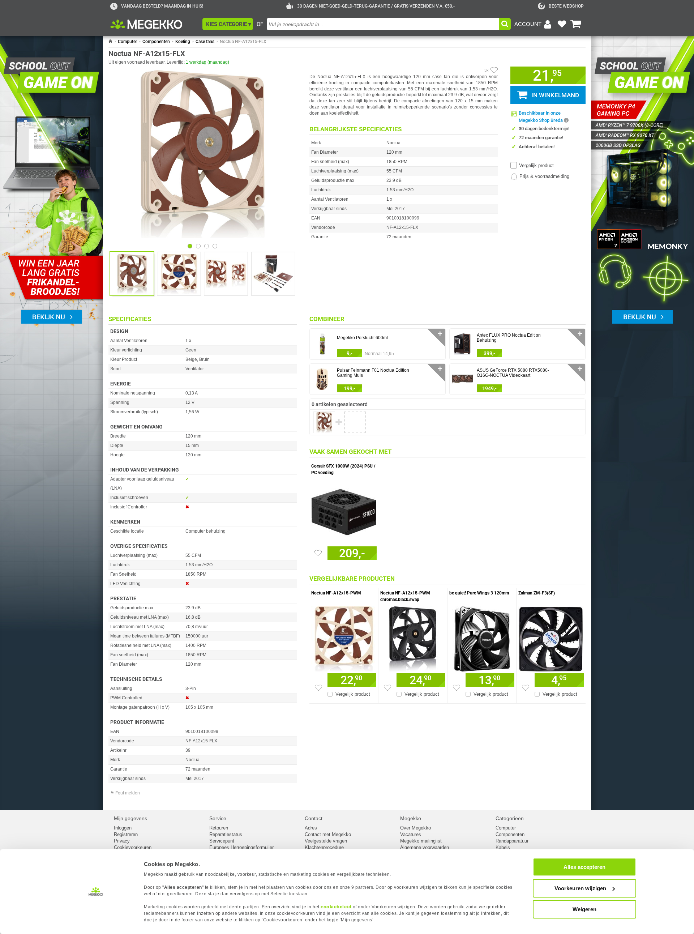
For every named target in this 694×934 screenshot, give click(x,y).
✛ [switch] (440, 333)
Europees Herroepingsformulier (241, 847)
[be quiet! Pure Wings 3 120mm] (481, 637)
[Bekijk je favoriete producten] (562, 24)
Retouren (218, 828)
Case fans (205, 41)
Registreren (126, 834)
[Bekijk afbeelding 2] (206, 246)
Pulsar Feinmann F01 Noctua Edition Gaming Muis (373, 373)
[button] (227, 24)
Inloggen (123, 828)
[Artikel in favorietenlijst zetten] (494, 70)
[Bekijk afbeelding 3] (215, 246)
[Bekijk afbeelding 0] (190, 246)
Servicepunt (221, 841)
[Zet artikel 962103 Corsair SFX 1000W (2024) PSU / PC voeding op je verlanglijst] (318, 552)
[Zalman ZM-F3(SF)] (551, 637)
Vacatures (410, 834)
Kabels (503, 847)
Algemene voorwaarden (424, 847)
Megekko (410, 818)
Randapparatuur (512, 841)
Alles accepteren (584, 867)
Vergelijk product (536, 165)
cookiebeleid (336, 906)
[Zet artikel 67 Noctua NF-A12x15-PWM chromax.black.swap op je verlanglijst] (387, 687)
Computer (127, 41)
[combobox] (383, 24)
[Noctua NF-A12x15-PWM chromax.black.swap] (412, 637)
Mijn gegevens (130, 818)
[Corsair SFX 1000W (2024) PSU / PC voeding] (344, 510)
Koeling (182, 41)
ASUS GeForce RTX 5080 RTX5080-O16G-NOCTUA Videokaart (513, 373)
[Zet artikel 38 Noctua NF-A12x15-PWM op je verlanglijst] (318, 687)
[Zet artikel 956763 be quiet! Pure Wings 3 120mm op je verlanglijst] (456, 687)
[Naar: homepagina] (110, 41)
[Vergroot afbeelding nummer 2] (225, 273)
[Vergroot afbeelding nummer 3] (273, 273)
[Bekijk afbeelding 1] (198, 246)
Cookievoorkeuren (132, 847)
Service (217, 818)
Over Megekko (415, 828)
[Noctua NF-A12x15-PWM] (343, 637)
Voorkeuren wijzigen (580, 888)
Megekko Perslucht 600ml (362, 337)
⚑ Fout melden (125, 793)
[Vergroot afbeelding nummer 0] (131, 273)
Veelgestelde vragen (326, 841)
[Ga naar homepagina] (154, 24)
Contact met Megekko (328, 834)
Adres (311, 828)
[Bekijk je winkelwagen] (576, 24)
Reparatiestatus (225, 834)
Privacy (122, 841)
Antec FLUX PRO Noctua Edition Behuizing (509, 338)
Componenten (156, 41)
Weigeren (584, 909)
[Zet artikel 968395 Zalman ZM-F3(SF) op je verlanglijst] (525, 687)
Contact (313, 818)
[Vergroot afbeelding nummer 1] (178, 273)
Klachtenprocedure (324, 847)
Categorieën (510, 818)
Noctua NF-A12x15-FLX (243, 41)
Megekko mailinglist (421, 841)
